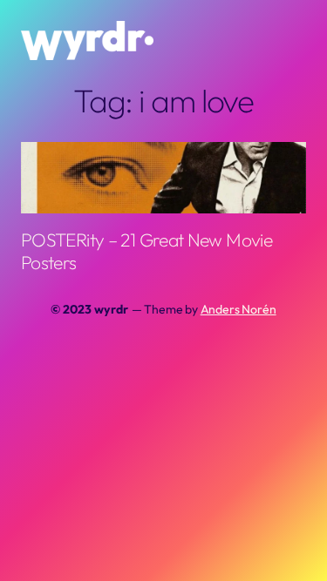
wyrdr (110, 309)
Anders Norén (238, 309)
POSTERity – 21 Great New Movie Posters (146, 251)
